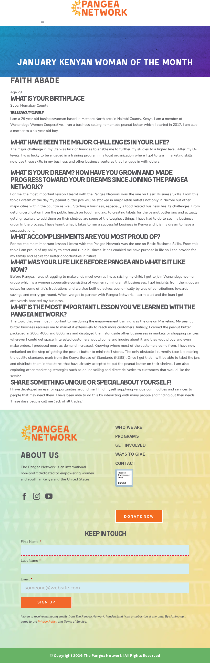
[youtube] (48, 496)
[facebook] (24, 496)
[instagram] (36, 496)
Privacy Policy (47, 622)
